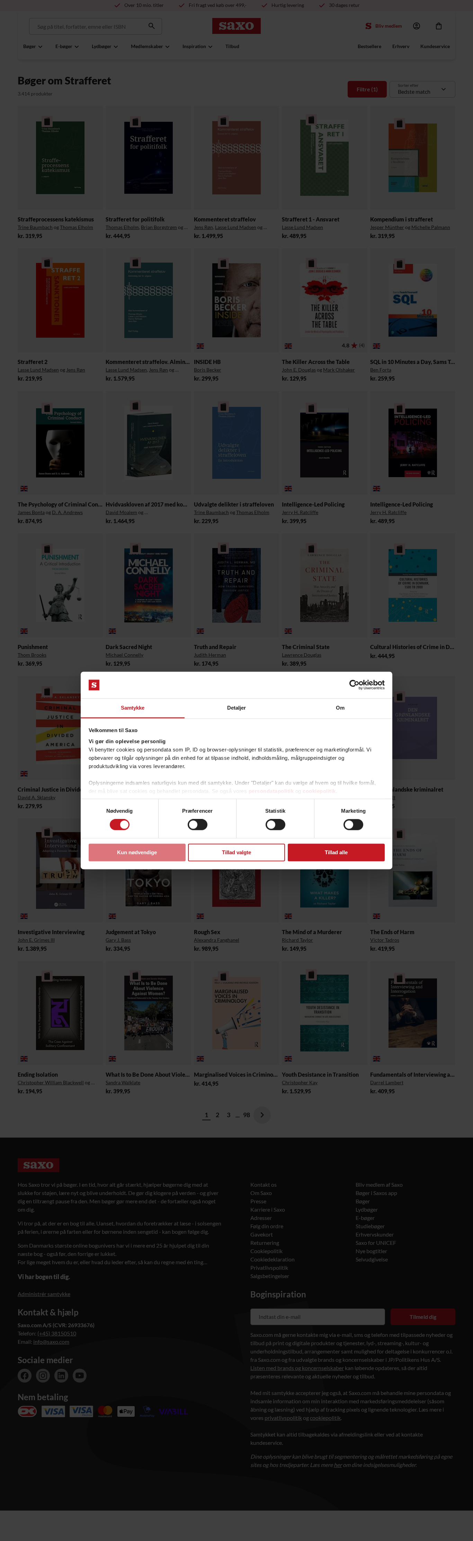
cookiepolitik (319, 791)
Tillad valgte (236, 852)
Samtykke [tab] (133, 708)
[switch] (197, 824)
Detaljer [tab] (236, 708)
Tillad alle (336, 852)
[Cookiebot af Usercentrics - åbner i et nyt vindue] (354, 685)
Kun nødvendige (137, 852)
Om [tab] (340, 708)
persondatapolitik (271, 791)
